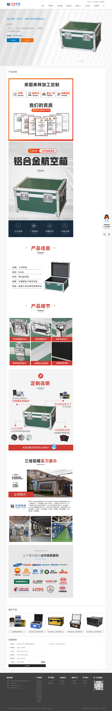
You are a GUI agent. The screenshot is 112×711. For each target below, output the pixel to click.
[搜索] (103, 6)
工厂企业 (50, 681)
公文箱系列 (39, 699)
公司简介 (85, 681)
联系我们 (96, 5)
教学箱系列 (39, 697)
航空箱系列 (39, 685)
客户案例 (59, 5)
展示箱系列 (39, 694)
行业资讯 (74, 683)
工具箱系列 (39, 683)
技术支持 (62, 683)
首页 (42, 5)
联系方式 (90, 1)
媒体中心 (78, 5)
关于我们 (87, 5)
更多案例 (50, 683)
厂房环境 (85, 683)
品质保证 (69, 5)
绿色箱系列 (39, 690)
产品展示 (50, 5)
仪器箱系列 (39, 681)
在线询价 (27, 40)
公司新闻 (74, 681)
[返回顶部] (109, 234)
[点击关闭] (109, 213)
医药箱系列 (39, 692)
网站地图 (96, 1)
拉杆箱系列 (39, 687)
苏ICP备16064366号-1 (88, 708)
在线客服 (13, 40)
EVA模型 (38, 701)
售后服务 (62, 681)
